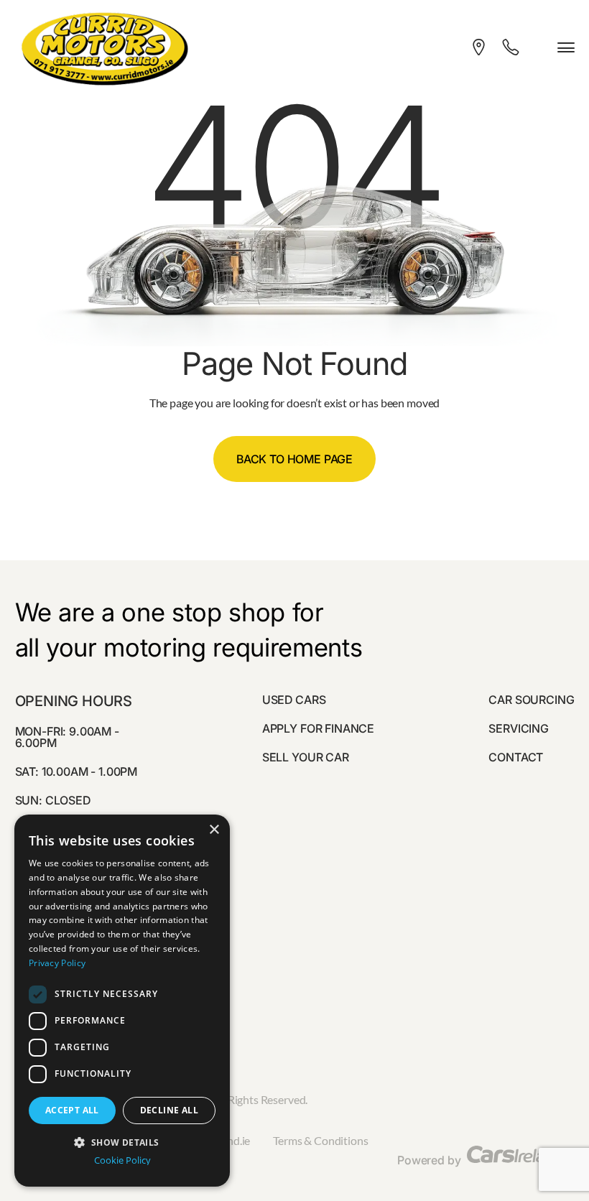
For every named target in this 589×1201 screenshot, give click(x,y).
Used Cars (294, 699)
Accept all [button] (72, 1110)
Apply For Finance (318, 728)
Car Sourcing (531, 699)
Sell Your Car (305, 757)
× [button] (213, 830)
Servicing (518, 728)
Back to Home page (294, 459)
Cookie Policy (122, 1160)
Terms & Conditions (320, 1140)
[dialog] (122, 1001)
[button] (122, 1141)
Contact (515, 757)
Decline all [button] (169, 1110)
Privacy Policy (57, 963)
